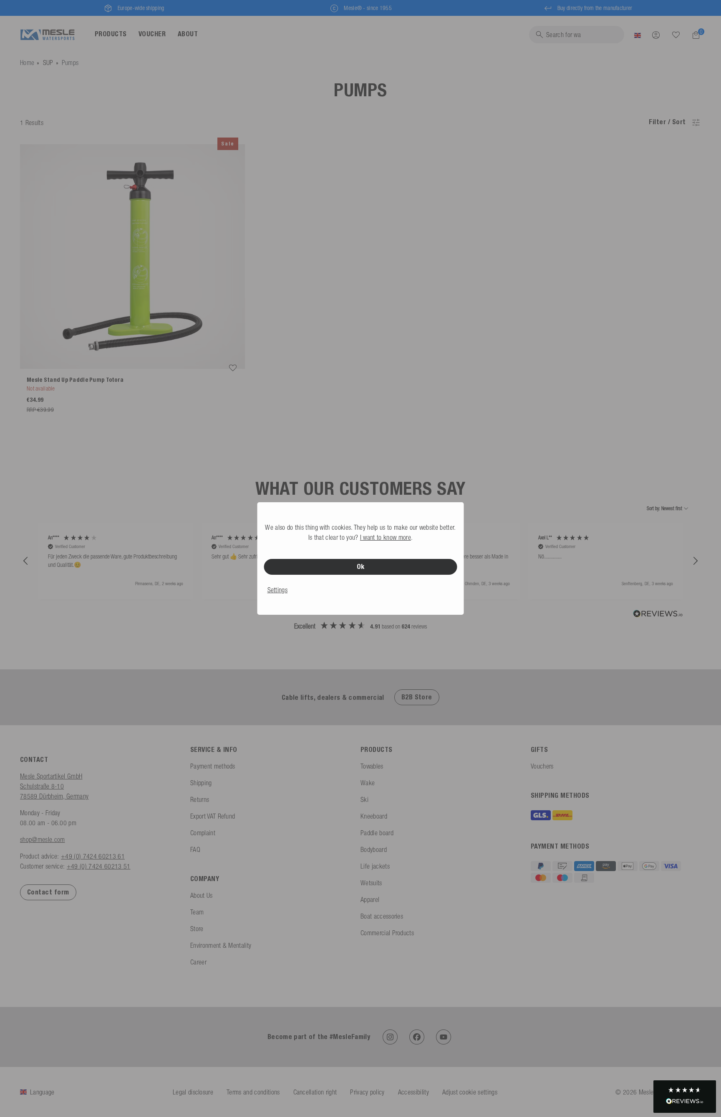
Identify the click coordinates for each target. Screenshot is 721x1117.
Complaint (202, 832)
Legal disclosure (193, 1092)
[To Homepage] (47, 34)
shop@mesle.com (42, 839)
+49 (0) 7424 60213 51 (99, 866)
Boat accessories (381, 916)
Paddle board (376, 832)
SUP (48, 62)
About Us (201, 895)
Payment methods (212, 766)
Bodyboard (373, 849)
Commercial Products (387, 933)
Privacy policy (367, 1092)
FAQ (195, 849)
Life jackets (375, 866)
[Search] (676, 35)
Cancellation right (315, 1092)
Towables (371, 766)
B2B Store (416, 697)
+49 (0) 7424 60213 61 (93, 856)
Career (198, 962)
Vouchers (542, 766)
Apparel (369, 899)
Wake (367, 782)
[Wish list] (676, 34)
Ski (364, 799)
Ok (361, 567)
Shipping (201, 782)
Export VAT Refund (212, 816)
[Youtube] (444, 1037)
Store (197, 928)
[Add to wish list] (233, 368)
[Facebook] (417, 1037)
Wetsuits (371, 883)
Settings (277, 590)
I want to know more (385, 537)
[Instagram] (390, 1037)
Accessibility (413, 1092)
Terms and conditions (253, 1092)
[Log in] (656, 34)
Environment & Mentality (220, 945)
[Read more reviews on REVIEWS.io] (658, 615)
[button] (26, 561)
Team (197, 912)
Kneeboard (373, 816)
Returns (199, 799)
